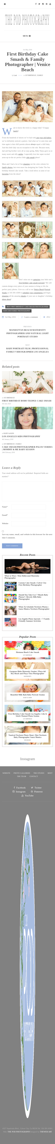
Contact (34, 776)
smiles (20, 154)
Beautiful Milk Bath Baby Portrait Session (27, 695)
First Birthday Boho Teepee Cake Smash (26, 401)
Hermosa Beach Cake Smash (27, 652)
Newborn (27, 740)
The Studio (39, 773)
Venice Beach (39, 289)
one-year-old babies (43, 138)
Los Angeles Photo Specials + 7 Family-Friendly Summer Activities (34, 620)
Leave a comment (31, 317)
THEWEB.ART (46, 1132)
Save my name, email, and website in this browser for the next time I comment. (27, 536)
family (15, 131)
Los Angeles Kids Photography (21, 436)
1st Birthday (30, 75)
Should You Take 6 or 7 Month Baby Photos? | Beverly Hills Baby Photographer (33, 597)
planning (26, 164)
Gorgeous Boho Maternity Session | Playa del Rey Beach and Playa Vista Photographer (27, 672)
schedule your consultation (33, 293)
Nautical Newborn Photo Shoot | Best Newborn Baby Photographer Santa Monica (27, 736)
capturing (36, 280)
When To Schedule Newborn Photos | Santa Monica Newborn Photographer (34, 608)
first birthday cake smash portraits (31, 283)
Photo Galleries (22, 773)
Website (5, 523)
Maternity (27, 676)
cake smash (30, 158)
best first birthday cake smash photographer (27, 307)
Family (40, 75)
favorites (5, 174)
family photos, (7, 167)
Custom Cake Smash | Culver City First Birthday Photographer (32, 584)
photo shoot (6, 299)
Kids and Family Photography (16, 311)
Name (5, 507)
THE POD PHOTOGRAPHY (19, 1132)
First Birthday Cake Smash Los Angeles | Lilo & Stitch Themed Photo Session (27, 715)
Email (5, 515)
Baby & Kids (9, 433)
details (23, 296)
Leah (15, 75)
